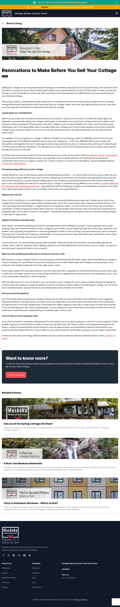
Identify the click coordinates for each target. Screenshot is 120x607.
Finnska (44, 7)
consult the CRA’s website (14, 163)
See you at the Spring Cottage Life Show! (28, 423)
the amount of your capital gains (101, 155)
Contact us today (15, 375)
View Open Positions (78, 2)
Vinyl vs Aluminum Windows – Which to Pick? (31, 503)
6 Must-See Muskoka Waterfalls (23, 463)
